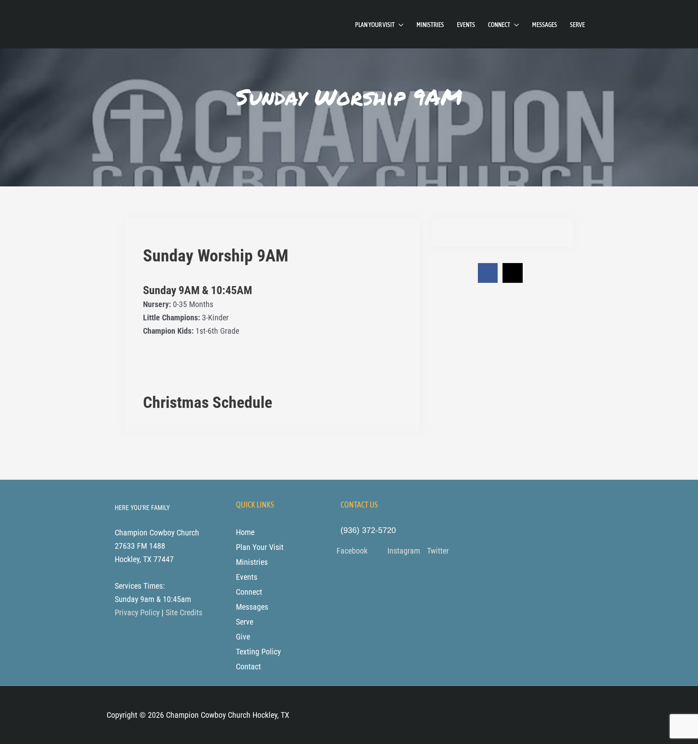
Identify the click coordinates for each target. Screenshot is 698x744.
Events (466, 24)
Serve (577, 24)
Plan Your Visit (375, 24)
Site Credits (184, 612)
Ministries (430, 24)
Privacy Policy (137, 612)
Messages (544, 24)
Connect (499, 24)
